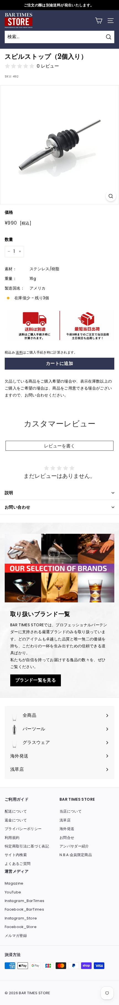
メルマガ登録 (16, 935)
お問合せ (67, 837)
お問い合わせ (17, 507)
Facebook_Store (21, 926)
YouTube (13, 892)
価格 (9, 212)
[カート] (98, 20)
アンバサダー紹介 (74, 846)
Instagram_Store (21, 918)
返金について (16, 820)
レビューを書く (59, 446)
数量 (9, 239)
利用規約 (12, 837)
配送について (16, 811)
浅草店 (65, 820)
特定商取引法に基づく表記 (27, 846)
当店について (71, 811)
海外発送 (67, 828)
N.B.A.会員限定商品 (76, 854)
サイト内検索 (16, 854)
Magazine (14, 883)
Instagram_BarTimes (24, 900)
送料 (19, 352)
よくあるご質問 (17, 863)
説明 (9, 493)
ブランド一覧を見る (35, 680)
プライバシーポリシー (23, 828)
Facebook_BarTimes (24, 909)
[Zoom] (111, 196)
